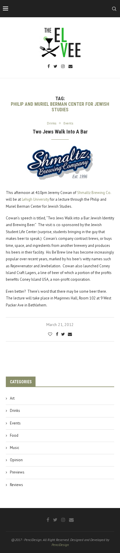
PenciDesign (60, 544)
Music (14, 447)
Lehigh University (35, 199)
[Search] (114, 8)
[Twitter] (55, 66)
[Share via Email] (70, 334)
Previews (17, 472)
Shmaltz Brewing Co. (94, 192)
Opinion (16, 459)
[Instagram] (63, 66)
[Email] (70, 66)
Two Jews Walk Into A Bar (60, 132)
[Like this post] (50, 334)
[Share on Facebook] (57, 334)
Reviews (16, 484)
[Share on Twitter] (63, 334)
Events (15, 423)
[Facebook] (48, 66)
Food (14, 435)
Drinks (15, 410)
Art (12, 398)
